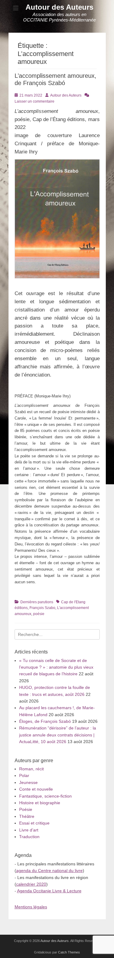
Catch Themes (69, 952)
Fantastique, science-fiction (45, 796)
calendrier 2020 (31, 884)
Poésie (25, 809)
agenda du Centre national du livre (49, 870)
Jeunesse (28, 782)
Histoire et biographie (39, 802)
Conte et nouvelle (36, 789)
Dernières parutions (36, 602)
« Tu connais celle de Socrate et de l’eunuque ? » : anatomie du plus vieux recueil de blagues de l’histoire (56, 667)
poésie (38, 614)
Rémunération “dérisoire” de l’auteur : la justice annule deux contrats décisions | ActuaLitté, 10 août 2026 (57, 735)
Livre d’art (28, 830)
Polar (24, 775)
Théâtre (26, 816)
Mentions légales (31, 906)
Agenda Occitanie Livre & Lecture (49, 890)
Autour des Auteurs (59, 7)
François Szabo (42, 608)
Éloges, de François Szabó (45, 721)
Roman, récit (31, 768)
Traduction (29, 836)
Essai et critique (34, 823)
